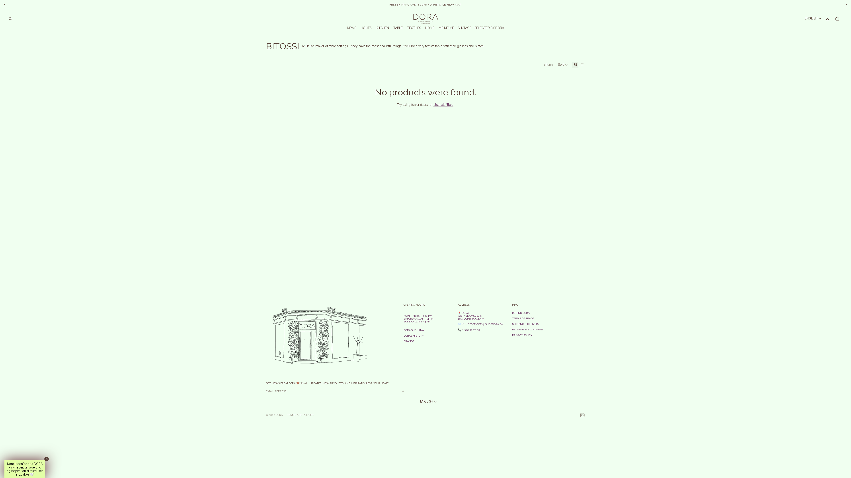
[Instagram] (582, 415)
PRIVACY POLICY (522, 335)
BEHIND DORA (521, 312)
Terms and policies (300, 414)
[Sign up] (403, 391)
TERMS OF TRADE (523, 318)
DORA (279, 414)
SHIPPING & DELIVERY (525, 324)
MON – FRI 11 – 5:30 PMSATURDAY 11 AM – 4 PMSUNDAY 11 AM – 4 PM (418, 318)
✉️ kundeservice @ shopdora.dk (480, 324)
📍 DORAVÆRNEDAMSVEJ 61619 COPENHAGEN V (471, 315)
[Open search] (10, 18)
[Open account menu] (827, 18)
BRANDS (409, 341)
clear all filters (443, 104)
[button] (563, 65)
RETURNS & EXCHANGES (527, 329)
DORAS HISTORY (414, 335)
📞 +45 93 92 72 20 (469, 330)
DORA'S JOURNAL (415, 330)
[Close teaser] (46, 459)
